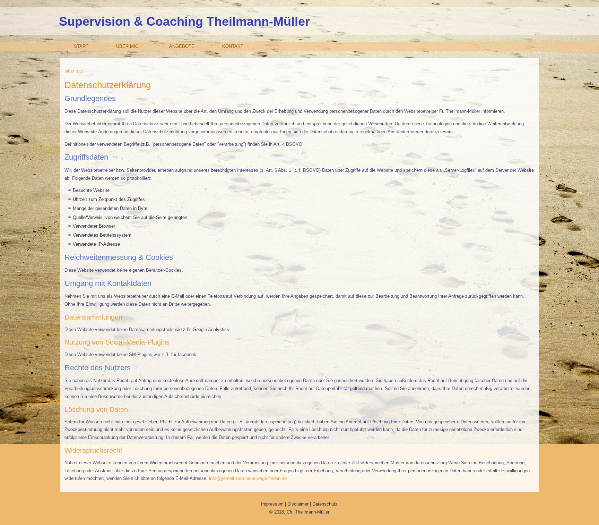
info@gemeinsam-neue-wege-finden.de (248, 478)
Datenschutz (325, 504)
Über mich (128, 46)
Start (81, 46)
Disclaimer (298, 504)
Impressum (273, 504)
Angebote (181, 46)
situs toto (73, 71)
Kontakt (232, 46)
